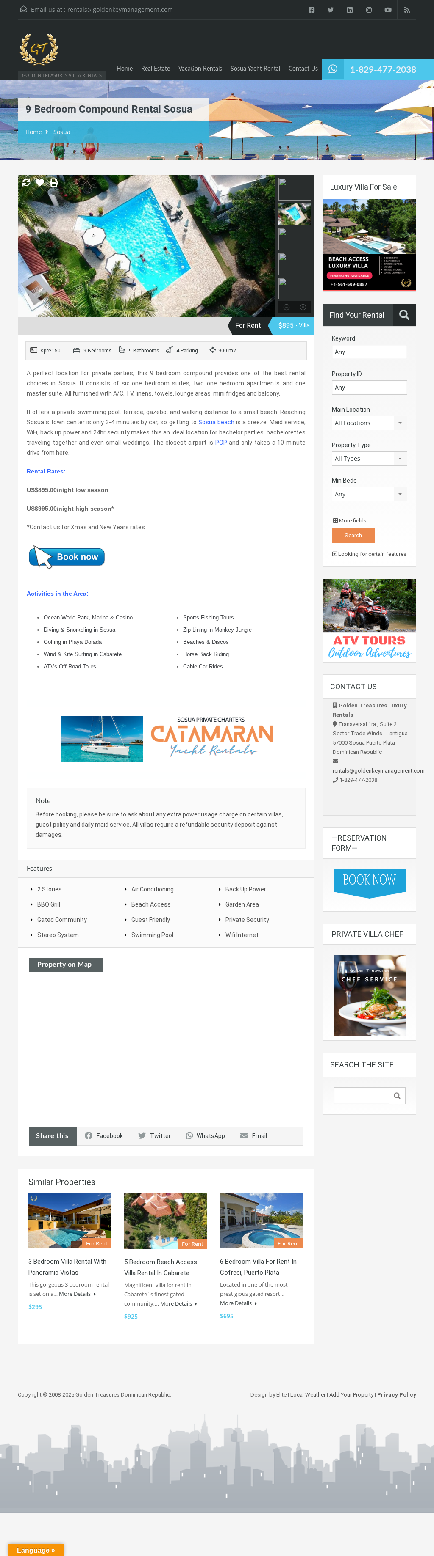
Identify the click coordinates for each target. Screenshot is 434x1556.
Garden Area (242, 904)
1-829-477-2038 (383, 70)
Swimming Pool (152, 935)
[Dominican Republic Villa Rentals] (39, 54)
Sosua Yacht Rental (255, 69)
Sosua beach (216, 422)
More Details (75, 1294)
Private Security (247, 919)
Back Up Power (245, 889)
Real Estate (155, 69)
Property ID (347, 374)
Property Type (351, 445)
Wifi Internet (242, 935)
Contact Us (303, 69)
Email (259, 1136)
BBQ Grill (48, 904)
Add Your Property (351, 1394)
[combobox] (369, 423)
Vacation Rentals (200, 69)
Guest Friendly (150, 919)
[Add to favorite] (40, 185)
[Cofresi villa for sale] (369, 245)
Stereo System (58, 935)
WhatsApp (211, 1136)
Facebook (110, 1136)
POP (221, 442)
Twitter (160, 1136)
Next (268, 245)
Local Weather (308, 1394)
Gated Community (62, 919)
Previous (25, 245)
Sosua (61, 132)
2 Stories (49, 889)
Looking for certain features (371, 554)
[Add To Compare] (26, 183)
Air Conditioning (152, 889)
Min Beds (344, 480)
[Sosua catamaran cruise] (166, 739)
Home (125, 69)
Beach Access (151, 904)
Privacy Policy (396, 1394)
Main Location (351, 409)
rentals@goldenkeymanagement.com (120, 9)
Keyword (343, 338)
